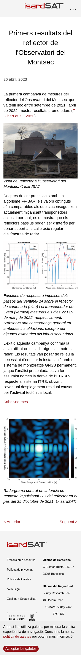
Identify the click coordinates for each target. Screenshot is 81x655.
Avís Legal (13, 589)
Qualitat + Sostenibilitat (21, 598)
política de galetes (17, 636)
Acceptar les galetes (21, 648)
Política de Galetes (19, 579)
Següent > (69, 522)
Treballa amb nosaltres (21, 560)
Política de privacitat (20, 569)
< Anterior (11, 522)
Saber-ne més (15, 402)
